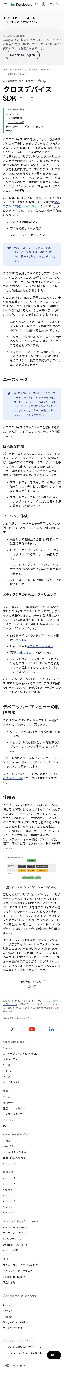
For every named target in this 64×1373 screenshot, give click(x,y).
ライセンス (27, 1340)
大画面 (6, 1140)
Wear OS (8, 1146)
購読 (54, 1355)
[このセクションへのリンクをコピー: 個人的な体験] (27, 446)
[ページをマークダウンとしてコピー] (32, 99)
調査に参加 (9, 1282)
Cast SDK (20, 640)
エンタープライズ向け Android (20, 1053)
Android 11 (9, 1212)
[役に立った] (39, 81)
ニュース (8, 1070)
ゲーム (6, 1097)
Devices (29, 18)
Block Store (26, 653)
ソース (6, 1065)
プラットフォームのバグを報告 (20, 1265)
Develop (10, 18)
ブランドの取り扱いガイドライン (23, 1346)
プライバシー (10, 1120)
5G (4, 1125)
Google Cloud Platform (16, 1322)
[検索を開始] (37, 4)
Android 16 (9, 1184)
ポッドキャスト (11, 1082)
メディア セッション (40, 646)
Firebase (8, 1316)
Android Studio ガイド (15, 1227)
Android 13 (9, 1201)
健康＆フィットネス (14, 1108)
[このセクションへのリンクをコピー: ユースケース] (31, 380)
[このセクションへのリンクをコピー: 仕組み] (19, 798)
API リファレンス (12, 1239)
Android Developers (13, 69)
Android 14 (9, 1195)
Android (7, 1048)
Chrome (7, 1311)
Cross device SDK (23, 22)
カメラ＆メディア (13, 1114)
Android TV (9, 1163)
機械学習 (8, 1102)
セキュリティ (10, 1059)
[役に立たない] (44, 81)
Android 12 (9, 1207)
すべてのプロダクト (14, 1328)
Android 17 (9, 1178)
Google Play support (14, 1276)
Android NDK (10, 1250)
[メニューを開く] (5, 4)
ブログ (6, 1076)
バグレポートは (13, 778)
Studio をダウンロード (15, 1244)
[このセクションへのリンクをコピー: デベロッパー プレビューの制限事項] (19, 713)
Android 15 (9, 1189)
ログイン (55, 4)
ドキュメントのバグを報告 (18, 1271)
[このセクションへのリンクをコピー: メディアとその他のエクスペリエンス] (6, 600)
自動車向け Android (14, 1157)
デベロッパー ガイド (14, 1233)
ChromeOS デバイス (14, 1152)
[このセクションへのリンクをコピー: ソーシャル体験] (30, 516)
